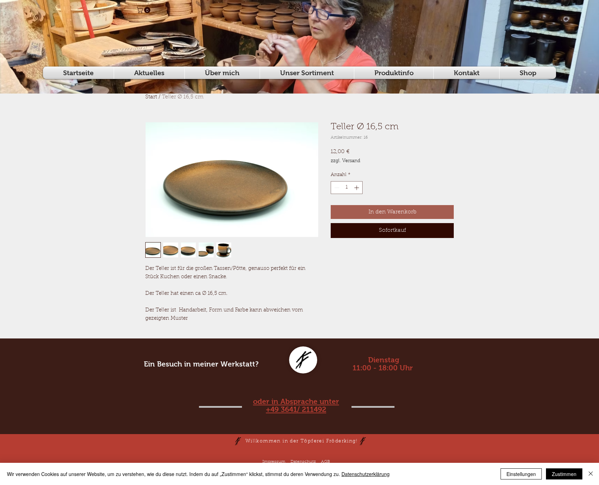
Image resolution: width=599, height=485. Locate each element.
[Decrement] (336, 188)
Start (151, 97)
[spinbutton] (346, 188)
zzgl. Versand (345, 161)
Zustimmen (564, 473)
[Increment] (357, 188)
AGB (325, 462)
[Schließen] (591, 473)
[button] (144, 10)
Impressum (273, 462)
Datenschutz (303, 462)
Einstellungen (521, 473)
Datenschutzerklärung (365, 473)
